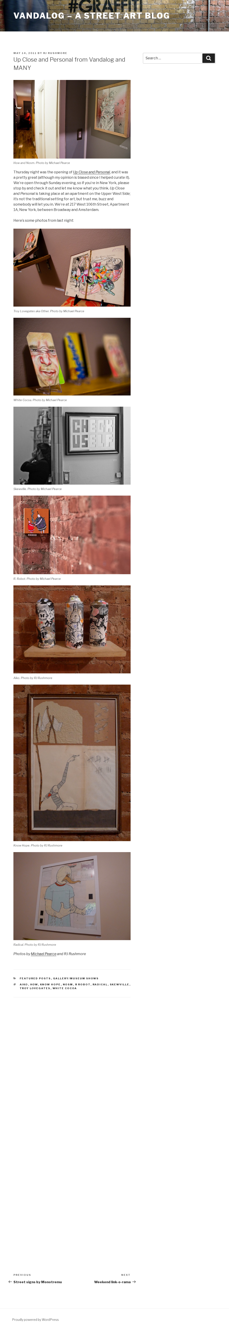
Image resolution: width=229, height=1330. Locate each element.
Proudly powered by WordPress (35, 1319)
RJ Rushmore (55, 53)
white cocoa (65, 988)
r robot (83, 984)
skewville (119, 984)
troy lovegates (35, 988)
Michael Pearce (43, 954)
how (34, 984)
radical (100, 984)
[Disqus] (72, 1060)
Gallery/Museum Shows (76, 978)
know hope (50, 984)
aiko (24, 984)
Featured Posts (35, 978)
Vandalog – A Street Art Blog (91, 16)
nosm (68, 984)
